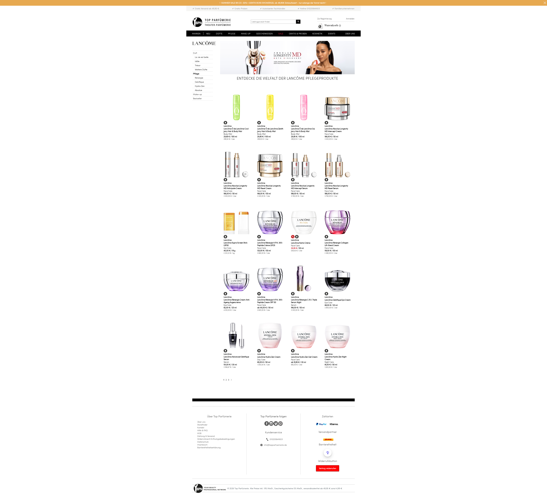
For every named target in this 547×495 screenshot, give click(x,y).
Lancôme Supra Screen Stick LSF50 (235, 244)
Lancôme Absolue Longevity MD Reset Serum (336, 187)
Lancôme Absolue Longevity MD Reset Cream (269, 187)
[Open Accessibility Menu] (328, 453)
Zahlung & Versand (206, 436)
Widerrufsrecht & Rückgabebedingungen (216, 439)
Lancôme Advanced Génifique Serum (236, 358)
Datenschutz (203, 441)
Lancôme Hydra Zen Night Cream (335, 358)
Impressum (202, 444)
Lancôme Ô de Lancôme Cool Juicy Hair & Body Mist (236, 130)
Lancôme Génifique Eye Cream (338, 300)
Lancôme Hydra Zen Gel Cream (304, 357)
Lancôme (227, 126)
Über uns (201, 421)
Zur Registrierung (324, 18)
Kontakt (200, 427)
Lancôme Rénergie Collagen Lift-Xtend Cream (336, 244)
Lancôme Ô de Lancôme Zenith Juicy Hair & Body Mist (270, 130)
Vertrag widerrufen (327, 468)
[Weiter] (231, 380)
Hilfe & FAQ (202, 430)
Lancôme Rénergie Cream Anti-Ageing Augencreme (237, 301)
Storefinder (202, 424)
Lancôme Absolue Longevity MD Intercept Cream (336, 130)
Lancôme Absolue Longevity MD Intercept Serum (303, 187)
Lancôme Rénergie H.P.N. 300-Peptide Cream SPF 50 (270, 301)
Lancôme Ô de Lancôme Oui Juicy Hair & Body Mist (303, 130)
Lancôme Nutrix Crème (300, 243)
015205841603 (276, 439)
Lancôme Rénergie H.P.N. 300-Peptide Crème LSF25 (270, 244)
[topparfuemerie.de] (212, 22)
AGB (199, 433)
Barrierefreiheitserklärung (209, 447)
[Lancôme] (204, 43)
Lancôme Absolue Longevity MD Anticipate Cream (235, 187)
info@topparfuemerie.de (275, 445)
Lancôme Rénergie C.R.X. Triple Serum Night (304, 301)
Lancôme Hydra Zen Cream (268, 357)
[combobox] (273, 22)
